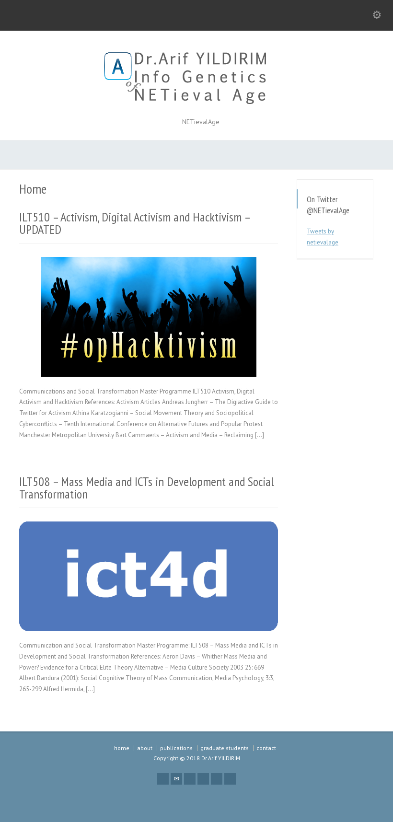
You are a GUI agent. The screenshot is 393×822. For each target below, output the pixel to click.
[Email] (176, 779)
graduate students (224, 748)
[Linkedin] (216, 779)
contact (266, 748)
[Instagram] (230, 779)
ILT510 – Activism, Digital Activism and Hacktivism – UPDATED (134, 223)
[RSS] (163, 779)
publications (176, 748)
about (144, 748)
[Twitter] (190, 779)
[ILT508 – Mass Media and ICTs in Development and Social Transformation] (148, 619)
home (121, 748)
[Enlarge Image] (148, 268)
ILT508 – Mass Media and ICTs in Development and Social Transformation (146, 488)
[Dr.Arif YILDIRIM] (196, 105)
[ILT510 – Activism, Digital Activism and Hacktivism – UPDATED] (148, 365)
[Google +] (203, 779)
